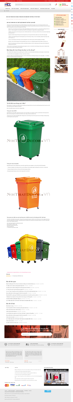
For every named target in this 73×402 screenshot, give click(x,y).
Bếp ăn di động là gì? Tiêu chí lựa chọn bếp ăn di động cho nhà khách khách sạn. (20, 283)
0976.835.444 (65, 5)
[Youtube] (71, 21)
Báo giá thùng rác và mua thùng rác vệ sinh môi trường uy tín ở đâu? (26, 380)
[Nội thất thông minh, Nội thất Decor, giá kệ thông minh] (7, 4)
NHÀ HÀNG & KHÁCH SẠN (44, 8)
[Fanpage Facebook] (71, 15)
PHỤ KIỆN (53, 8)
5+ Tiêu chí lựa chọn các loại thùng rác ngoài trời (15, 289)
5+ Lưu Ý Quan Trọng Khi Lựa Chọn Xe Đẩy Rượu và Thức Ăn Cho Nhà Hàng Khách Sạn (21, 291)
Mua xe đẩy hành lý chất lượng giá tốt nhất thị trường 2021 (16, 293)
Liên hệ (30, 390)
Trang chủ (7, 8)
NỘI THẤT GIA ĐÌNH (15, 8)
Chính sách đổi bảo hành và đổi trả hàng (13, 309)
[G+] (71, 24)
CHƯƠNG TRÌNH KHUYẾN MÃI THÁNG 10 (13, 298)
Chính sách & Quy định (19, 390)
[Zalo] (71, 10)
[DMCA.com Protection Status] (48, 391)
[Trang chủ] (4, 10)
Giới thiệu (26, 390)
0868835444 (57, 23)
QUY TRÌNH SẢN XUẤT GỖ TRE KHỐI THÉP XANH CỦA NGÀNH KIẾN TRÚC (19, 300)
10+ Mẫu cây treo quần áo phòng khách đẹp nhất (15, 285)
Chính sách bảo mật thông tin (11, 311)
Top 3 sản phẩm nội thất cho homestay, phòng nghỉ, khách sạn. (17, 307)
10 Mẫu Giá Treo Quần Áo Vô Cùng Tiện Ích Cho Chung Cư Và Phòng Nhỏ (19, 296)
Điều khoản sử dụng (9, 305)
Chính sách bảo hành (10, 320)
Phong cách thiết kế (11, 390)
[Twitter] (71, 18)
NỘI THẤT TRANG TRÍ (35, 8)
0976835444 (57, 18)
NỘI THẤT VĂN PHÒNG (25, 8)
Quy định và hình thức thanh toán (12, 322)
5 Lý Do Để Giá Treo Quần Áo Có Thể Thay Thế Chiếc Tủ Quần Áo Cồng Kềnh (20, 313)
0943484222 (57, 21)
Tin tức (6, 390)
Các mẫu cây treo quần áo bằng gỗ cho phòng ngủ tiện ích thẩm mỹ (18, 287)
